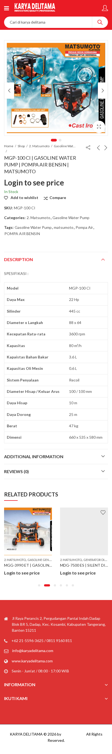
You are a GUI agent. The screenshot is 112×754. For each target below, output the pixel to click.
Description (18, 259)
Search (100, 22)
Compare (57, 197)
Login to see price (34, 182)
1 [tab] (54, 140)
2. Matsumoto (39, 146)
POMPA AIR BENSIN (22, 233)
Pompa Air (84, 227)
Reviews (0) (16, 471)
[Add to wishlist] (7, 512)
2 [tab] (60, 140)
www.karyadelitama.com (32, 661)
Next (103, 90)
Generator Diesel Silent (62, 560)
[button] (39, 585)
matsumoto (63, 227)
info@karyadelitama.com (32, 650)
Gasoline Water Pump (65, 146)
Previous (9, 90)
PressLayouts (73, 734)
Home (8, 146)
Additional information (33, 456)
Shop (21, 146)
